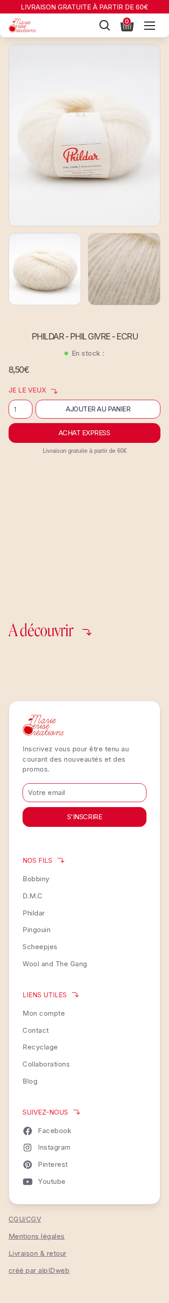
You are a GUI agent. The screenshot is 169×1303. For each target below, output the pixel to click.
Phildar (34, 913)
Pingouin (36, 929)
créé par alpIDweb (39, 1270)
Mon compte (44, 1013)
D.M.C (33, 896)
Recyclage (40, 1047)
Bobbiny (36, 879)
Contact (36, 1030)
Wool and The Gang (55, 963)
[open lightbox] (85, 135)
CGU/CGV (25, 1219)
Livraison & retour (38, 1253)
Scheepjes (40, 946)
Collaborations (46, 1064)
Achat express (84, 432)
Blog (30, 1081)
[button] (127, 24)
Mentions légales (37, 1236)
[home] (22, 25)
